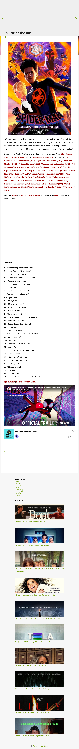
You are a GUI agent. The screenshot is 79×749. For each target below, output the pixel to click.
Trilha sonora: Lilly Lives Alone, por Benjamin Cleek (32, 712)
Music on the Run (19, 33)
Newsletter (19, 495)
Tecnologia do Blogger (40, 746)
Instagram (18, 485)
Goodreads (19, 489)
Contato (18, 481)
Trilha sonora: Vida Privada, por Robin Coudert (30, 665)
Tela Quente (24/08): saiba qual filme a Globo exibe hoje (33, 642)
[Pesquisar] (76, 18)
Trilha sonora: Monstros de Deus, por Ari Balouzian (32, 736)
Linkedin (18, 493)
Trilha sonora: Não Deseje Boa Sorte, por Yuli (30, 522)
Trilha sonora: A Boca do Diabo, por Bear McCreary (32, 689)
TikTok (17, 487)
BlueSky (18, 483)
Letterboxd (19, 491)
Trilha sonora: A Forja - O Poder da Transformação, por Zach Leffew (38, 618)
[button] (5, 37)
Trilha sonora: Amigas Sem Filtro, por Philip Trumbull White (35, 595)
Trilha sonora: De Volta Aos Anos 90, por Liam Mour (32, 545)
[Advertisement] (42, 14)
